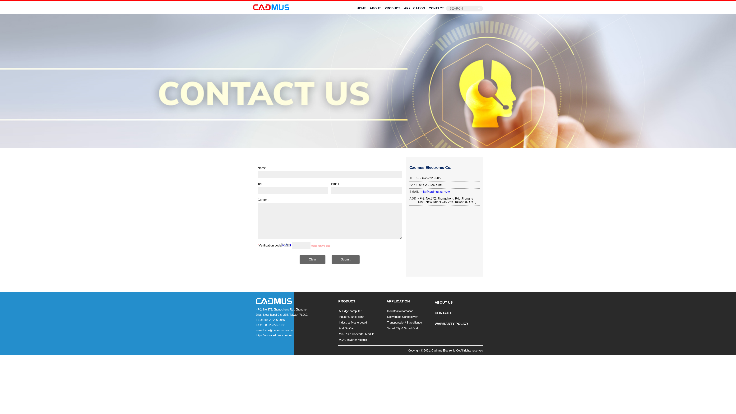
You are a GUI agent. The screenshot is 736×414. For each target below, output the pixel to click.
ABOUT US (444, 302)
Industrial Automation (400, 311)
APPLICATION (414, 8)
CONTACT (436, 8)
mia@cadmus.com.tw (435, 191)
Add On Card (347, 328)
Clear (312, 259)
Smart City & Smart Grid (402, 328)
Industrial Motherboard (353, 322)
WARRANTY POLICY (451, 324)
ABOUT (375, 8)
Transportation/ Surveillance (404, 322)
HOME (361, 8)
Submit (345, 259)
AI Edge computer (350, 311)
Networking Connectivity (402, 316)
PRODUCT (392, 8)
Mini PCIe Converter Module (356, 334)
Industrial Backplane (351, 316)
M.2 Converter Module (353, 339)
